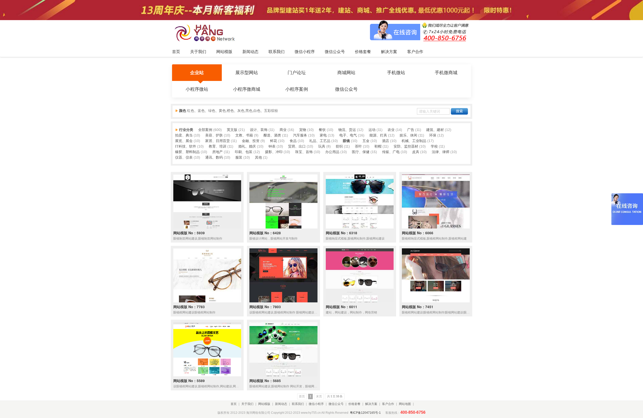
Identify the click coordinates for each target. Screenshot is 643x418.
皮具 (415, 152)
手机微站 (396, 72)
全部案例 (205, 130)
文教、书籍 (244, 135)
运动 (372, 130)
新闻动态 (281, 404)
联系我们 (298, 404)
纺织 (339, 146)
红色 (190, 111)
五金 (365, 141)
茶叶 (358, 146)
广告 (410, 130)
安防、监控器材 (406, 146)
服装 (238, 157)
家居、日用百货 (217, 141)
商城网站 (346, 72)
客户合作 (388, 404)
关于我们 (247, 404)
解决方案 (371, 404)
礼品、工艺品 (319, 141)
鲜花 (273, 141)
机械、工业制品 (414, 141)
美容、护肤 (214, 135)
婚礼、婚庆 (247, 146)
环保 (432, 135)
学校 (434, 146)
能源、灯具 (378, 135)
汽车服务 (300, 135)
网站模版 (264, 404)
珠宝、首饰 (304, 152)
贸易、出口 (297, 146)
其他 (258, 157)
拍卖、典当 (184, 135)
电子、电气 (348, 135)
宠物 (302, 130)
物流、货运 (347, 130)
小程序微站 (197, 89)
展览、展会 (184, 141)
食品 (293, 141)
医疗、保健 (360, 152)
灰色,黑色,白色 (248, 111)
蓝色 (201, 111)
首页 (234, 404)
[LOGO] (206, 32)
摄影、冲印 (274, 152)
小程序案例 (296, 89)
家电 (323, 135)
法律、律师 (440, 152)
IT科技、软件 (185, 146)
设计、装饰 (258, 130)
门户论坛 (297, 72)
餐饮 (322, 130)
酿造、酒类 (272, 135)
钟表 (272, 146)
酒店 (385, 141)
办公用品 (332, 152)
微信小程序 (316, 404)
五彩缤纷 (271, 111)
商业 (283, 130)
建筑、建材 (435, 130)
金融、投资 (250, 141)
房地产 (217, 152)
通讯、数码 (214, 157)
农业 (391, 130)
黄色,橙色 (226, 111)
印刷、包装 (243, 152)
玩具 (321, 146)
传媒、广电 (391, 152)
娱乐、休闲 (408, 135)
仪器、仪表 (184, 157)
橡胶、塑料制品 (187, 152)
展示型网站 (246, 72)
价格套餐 (354, 404)
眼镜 (346, 141)
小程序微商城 (246, 89)
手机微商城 (446, 72)
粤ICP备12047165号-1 (365, 412)
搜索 (459, 111)
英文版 (232, 130)
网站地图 (405, 404)
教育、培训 (217, 146)
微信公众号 (346, 89)
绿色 (211, 111)
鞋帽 (378, 146)
